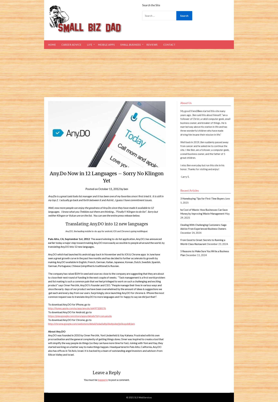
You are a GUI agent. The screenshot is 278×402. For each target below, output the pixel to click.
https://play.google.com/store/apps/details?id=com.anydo (80, 316)
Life (89, 44)
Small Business (130, 44)
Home (52, 44)
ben (126, 189)
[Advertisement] (139, 73)
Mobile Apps (106, 44)
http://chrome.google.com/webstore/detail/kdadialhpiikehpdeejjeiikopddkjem (91, 323)
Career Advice (71, 44)
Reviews (152, 44)
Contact (169, 44)
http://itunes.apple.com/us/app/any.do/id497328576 (77, 308)
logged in (103, 379)
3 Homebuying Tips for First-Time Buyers (202, 198)
